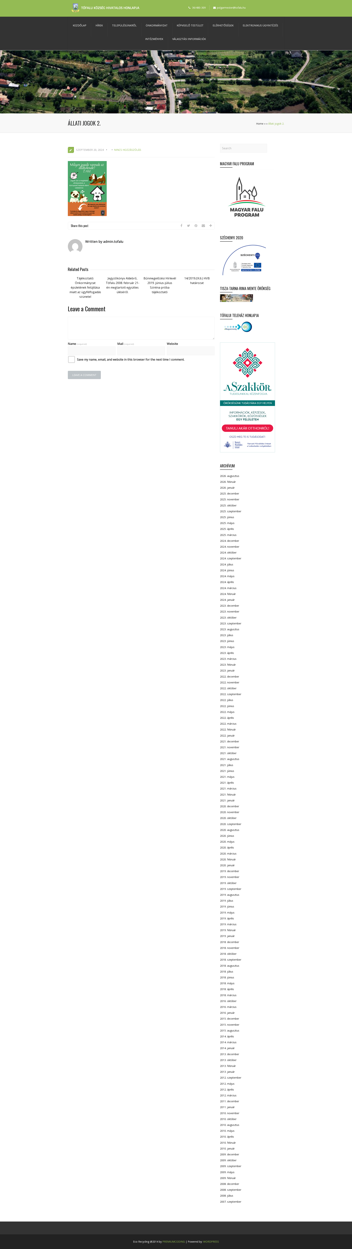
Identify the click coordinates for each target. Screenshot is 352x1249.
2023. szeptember (230, 623)
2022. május (227, 712)
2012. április (227, 1089)
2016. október (228, 1001)
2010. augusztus (229, 1125)
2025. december (229, 493)
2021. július (226, 765)
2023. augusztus (229, 629)
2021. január (227, 800)
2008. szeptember (230, 1189)
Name (77, 344)
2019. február (228, 930)
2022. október (228, 688)
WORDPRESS (211, 1241)
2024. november (229, 546)
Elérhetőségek (223, 25)
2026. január (227, 487)
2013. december (229, 1054)
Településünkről (124, 25)
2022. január (227, 735)
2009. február (228, 1178)
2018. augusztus (229, 965)
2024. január (227, 600)
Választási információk (189, 39)
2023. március (228, 659)
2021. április (227, 782)
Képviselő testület (190, 25)
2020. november (229, 812)
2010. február (228, 1142)
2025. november (229, 499)
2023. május (227, 647)
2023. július (226, 635)
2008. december (229, 1184)
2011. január (227, 1107)
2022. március (228, 723)
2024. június (227, 570)
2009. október (228, 1160)
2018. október (228, 953)
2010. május (227, 1130)
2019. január (227, 936)
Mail (125, 344)
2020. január (227, 865)
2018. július (226, 971)
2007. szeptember (230, 1201)
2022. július (226, 700)
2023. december (229, 605)
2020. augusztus (229, 830)
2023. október (228, 617)
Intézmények (154, 39)
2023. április (227, 653)
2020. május (227, 841)
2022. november (229, 682)
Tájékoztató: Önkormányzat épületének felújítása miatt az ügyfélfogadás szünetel (85, 287)
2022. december (229, 676)
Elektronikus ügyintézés (260, 25)
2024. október (228, 552)
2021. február (228, 794)
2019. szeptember (230, 889)
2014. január (227, 1048)
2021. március (228, 788)
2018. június (227, 977)
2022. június (227, 706)
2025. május (227, 523)
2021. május (227, 776)
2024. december (229, 541)
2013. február (228, 1066)
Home (259, 123)
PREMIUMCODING (173, 1241)
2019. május (227, 912)
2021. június (227, 771)
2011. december (229, 1101)
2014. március (228, 1042)
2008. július (226, 1195)
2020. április (227, 847)
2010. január (227, 1148)
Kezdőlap (79, 25)
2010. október (228, 1119)
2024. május (227, 576)
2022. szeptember (230, 694)
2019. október (228, 883)
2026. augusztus (229, 476)
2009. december (229, 1154)
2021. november (229, 747)
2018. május (227, 983)
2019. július (226, 900)
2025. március (228, 535)
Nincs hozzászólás (127, 150)
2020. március (228, 853)
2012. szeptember (230, 1077)
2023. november (229, 611)
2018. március (228, 995)
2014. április (227, 1036)
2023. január (227, 670)
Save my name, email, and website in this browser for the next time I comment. (130, 359)
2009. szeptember (230, 1166)
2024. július (226, 564)
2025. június (227, 517)
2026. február (228, 482)
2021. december (229, 741)
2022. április (227, 717)
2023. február (228, 664)
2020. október (228, 818)
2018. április (227, 989)
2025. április (227, 529)
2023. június (227, 641)
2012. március (228, 1095)
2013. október (228, 1060)
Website (172, 344)
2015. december (229, 1018)
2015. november (229, 1024)
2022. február (228, 729)
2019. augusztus (229, 894)
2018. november (229, 948)
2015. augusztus (229, 1030)
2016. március (228, 1007)
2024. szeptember (230, 558)
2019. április (227, 918)
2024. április (227, 582)
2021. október (228, 753)
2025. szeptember (230, 511)
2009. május (227, 1172)
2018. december (229, 942)
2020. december (229, 806)
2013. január (227, 1071)
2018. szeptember (230, 959)
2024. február (228, 594)
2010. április (227, 1136)
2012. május (227, 1083)
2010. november (229, 1113)
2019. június (227, 906)
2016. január (227, 1012)
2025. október (228, 505)
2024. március (228, 588)
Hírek (99, 25)
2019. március (228, 924)
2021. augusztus (229, 759)
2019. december (229, 871)
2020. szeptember (230, 824)
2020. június (227, 835)
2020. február (228, 859)
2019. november (229, 877)
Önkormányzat (157, 25)
